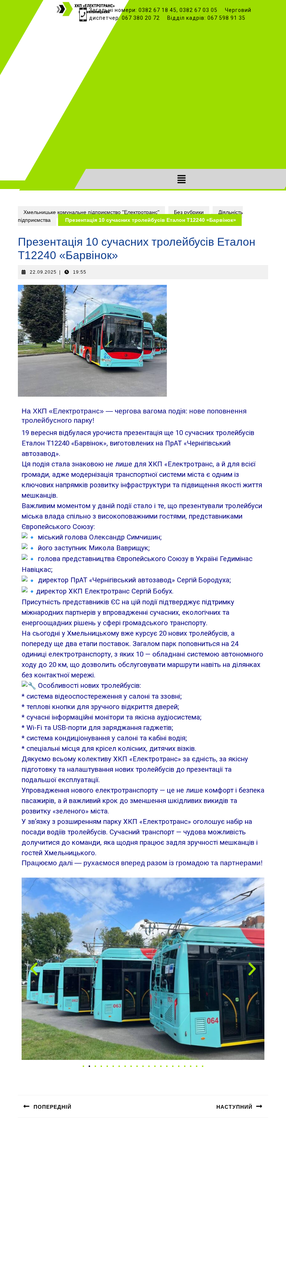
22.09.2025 (43, 272)
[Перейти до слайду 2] (89, 1066)
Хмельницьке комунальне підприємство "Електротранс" (91, 212)
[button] (181, 178)
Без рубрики (189, 212)
